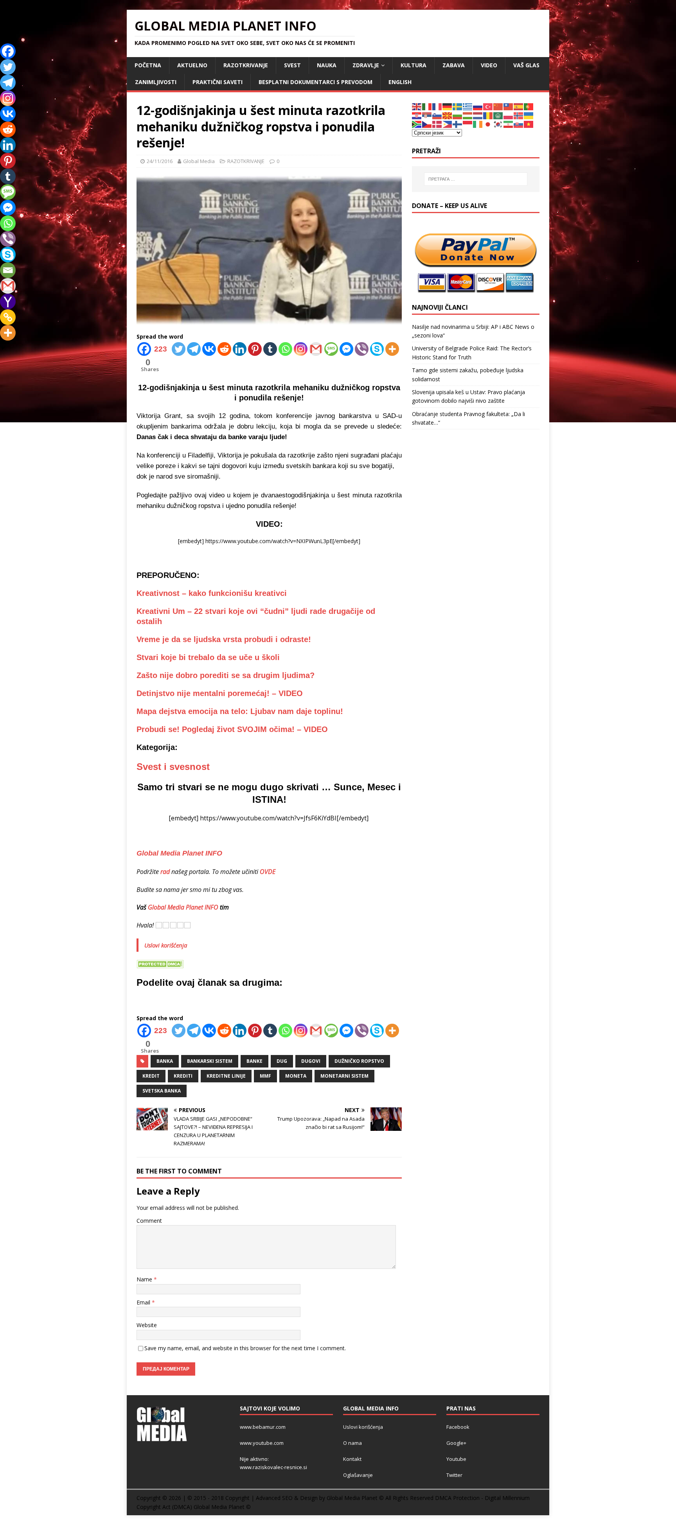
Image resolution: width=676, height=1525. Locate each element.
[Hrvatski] (417, 115)
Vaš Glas (526, 65)
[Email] (8, 270)
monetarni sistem (344, 1076)
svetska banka (161, 1090)
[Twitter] (178, 349)
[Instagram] (300, 349)
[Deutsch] (447, 106)
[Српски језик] (427, 115)
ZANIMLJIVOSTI (155, 82)
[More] (392, 349)
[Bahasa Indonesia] (468, 123)
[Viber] (362, 349)
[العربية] (498, 115)
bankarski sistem (209, 1061)
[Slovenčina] (519, 123)
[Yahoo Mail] (8, 301)
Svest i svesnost (173, 766)
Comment (149, 1220)
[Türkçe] (488, 106)
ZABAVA (453, 65)
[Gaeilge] (478, 123)
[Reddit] (224, 349)
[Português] (529, 106)
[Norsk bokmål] (519, 115)
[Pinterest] (255, 349)
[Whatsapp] (285, 349)
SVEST (292, 65)
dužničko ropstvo (359, 1061)
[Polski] (508, 115)
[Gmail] (316, 349)
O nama (352, 1442)
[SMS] (331, 349)
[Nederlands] (478, 115)
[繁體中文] (508, 106)
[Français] (437, 106)
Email (144, 1302)
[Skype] (377, 349)
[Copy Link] (8, 317)
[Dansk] (437, 123)
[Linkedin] (239, 349)
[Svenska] (458, 106)
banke (254, 1061)
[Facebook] (8, 51)
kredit (151, 1076)
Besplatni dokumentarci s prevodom (315, 82)
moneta (295, 1076)
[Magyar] (468, 115)
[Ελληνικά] (468, 106)
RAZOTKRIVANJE (245, 65)
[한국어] (498, 123)
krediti (183, 1076)
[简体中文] (498, 106)
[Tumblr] (270, 349)
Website (147, 1325)
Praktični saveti (217, 82)
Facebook (457, 1426)
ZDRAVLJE (365, 65)
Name (145, 1279)
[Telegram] (194, 349)
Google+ (456, 1442)
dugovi (310, 1061)
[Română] (488, 115)
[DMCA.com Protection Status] (160, 963)
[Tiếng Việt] (529, 123)
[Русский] (478, 106)
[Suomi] (458, 123)
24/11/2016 (160, 161)
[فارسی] (508, 123)
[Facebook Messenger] (346, 349)
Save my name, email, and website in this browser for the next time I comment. (245, 1348)
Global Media (199, 161)
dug (282, 1061)
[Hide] (3, 348)
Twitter (454, 1474)
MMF (265, 1076)
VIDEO (489, 65)
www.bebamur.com (263, 1426)
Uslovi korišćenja (165, 945)
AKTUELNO (192, 65)
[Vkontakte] (209, 349)
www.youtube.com (262, 1442)
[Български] (458, 115)
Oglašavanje (358, 1474)
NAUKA (326, 65)
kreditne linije (226, 1076)
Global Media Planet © (222, 1507)
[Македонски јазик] (447, 115)
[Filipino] (447, 123)
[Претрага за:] (475, 179)
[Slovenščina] (437, 115)
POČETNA (148, 65)
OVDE (267, 871)
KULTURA (413, 65)
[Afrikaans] (417, 123)
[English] (417, 106)
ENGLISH (400, 82)
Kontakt (352, 1458)
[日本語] (488, 123)
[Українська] (529, 115)
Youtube (456, 1458)
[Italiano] (427, 106)
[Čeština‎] (427, 123)
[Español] (519, 106)
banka (164, 1061)
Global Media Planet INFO (183, 907)
